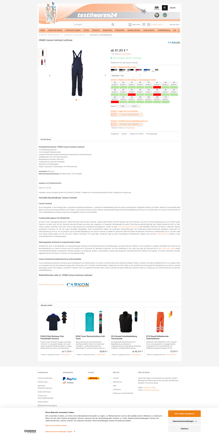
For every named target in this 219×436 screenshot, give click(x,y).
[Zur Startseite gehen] (109, 13)
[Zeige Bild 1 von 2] (76, 100)
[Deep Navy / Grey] (122, 70)
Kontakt (116, 378)
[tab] (46, 139)
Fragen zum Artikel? (136, 134)
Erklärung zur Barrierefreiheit (123, 393)
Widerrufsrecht (43, 402)
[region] (73, 75)
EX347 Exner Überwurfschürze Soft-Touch (90, 337)
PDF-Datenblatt (151, 134)
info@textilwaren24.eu (151, 390)
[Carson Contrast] (174, 43)
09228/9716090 (149, 388)
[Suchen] (113, 24)
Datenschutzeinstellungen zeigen (58, 431)
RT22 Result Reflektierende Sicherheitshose (157, 337)
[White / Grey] (155, 70)
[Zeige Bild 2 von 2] (79, 100)
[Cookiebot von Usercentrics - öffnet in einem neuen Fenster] (30, 431)
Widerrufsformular (44, 392)
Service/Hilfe (174, 25)
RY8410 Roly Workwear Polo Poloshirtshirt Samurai (52, 337)
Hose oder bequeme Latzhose (128, 227)
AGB (114, 386)
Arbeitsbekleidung (162, 234)
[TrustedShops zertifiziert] (157, 15)
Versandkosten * (66, 354)
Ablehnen (184, 429)
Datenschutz (117, 382)
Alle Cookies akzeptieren (184, 414)
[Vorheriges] (49, 75)
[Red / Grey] (138, 70)
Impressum (117, 389)
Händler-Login (43, 382)
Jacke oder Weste (168, 248)
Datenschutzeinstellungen (183, 421)
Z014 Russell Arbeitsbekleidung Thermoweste (124, 337)
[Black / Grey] (114, 70)
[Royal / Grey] (146, 70)
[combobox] (92, 24)
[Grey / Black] (130, 70)
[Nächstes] (105, 75)
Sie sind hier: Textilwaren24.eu (49, 35)
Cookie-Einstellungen (45, 378)
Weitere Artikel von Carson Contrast (51, 284)
